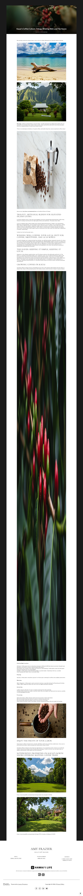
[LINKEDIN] (43, 888)
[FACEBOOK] (36, 888)
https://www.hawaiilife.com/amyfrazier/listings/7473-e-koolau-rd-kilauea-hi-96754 (36, 834)
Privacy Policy (60, 884)
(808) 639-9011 (41, 858)
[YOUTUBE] (46, 888)
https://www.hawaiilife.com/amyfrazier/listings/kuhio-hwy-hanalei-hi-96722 (34, 794)
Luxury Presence (23, 884)
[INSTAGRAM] (39, 888)
